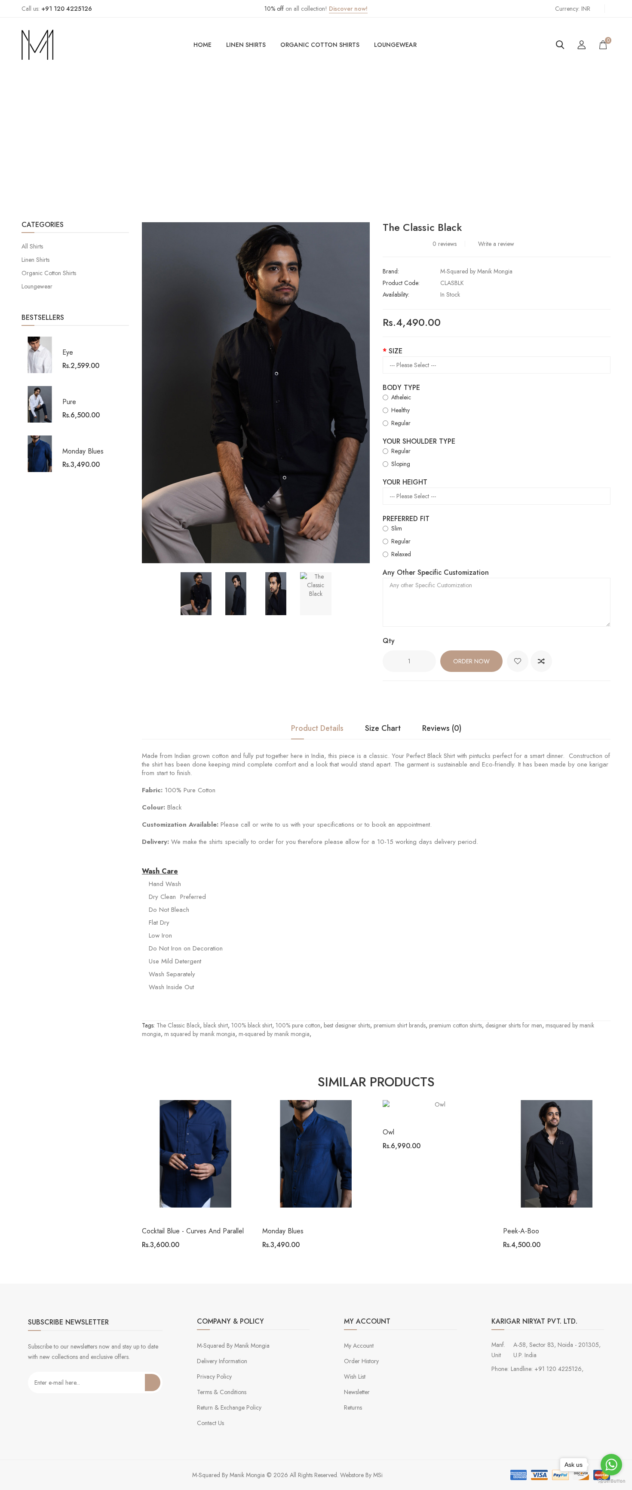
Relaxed (401, 554)
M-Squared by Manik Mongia (476, 271)
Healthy (400, 410)
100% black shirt (251, 1025)
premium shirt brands (400, 1025)
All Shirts (32, 246)
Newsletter (357, 1392)
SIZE (395, 351)
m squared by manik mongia (199, 1034)
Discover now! (348, 8)
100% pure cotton (298, 1025)
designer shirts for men (513, 1025)
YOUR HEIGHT (405, 482)
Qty (389, 641)
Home (202, 44)
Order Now (471, 661)
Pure (69, 402)
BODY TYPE (401, 387)
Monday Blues (83, 451)
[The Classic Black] (196, 593)
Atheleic (401, 397)
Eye (67, 352)
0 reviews (445, 243)
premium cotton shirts (455, 1025)
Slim (396, 528)
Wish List (354, 1376)
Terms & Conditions (221, 1392)
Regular (401, 423)
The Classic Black (365, 145)
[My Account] (581, 44)
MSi (378, 1475)
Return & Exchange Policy (229, 1407)
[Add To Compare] (541, 661)
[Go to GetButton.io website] (611, 1481)
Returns (353, 1407)
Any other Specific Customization (436, 572)
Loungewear (395, 44)
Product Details (317, 729)
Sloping (400, 464)
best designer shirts (347, 1025)
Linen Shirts (246, 44)
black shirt (215, 1025)
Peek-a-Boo (521, 1231)
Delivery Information (222, 1361)
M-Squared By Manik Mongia (233, 1345)
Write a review (496, 243)
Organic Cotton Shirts (319, 44)
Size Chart (383, 729)
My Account (359, 1345)
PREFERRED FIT (406, 519)
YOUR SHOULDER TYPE (419, 441)
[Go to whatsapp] (611, 1464)
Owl (388, 1132)
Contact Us (210, 1423)
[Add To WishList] (517, 661)
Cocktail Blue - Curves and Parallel (193, 1231)
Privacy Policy (214, 1376)
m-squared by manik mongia (274, 1034)
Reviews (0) (441, 729)
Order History (361, 1361)
